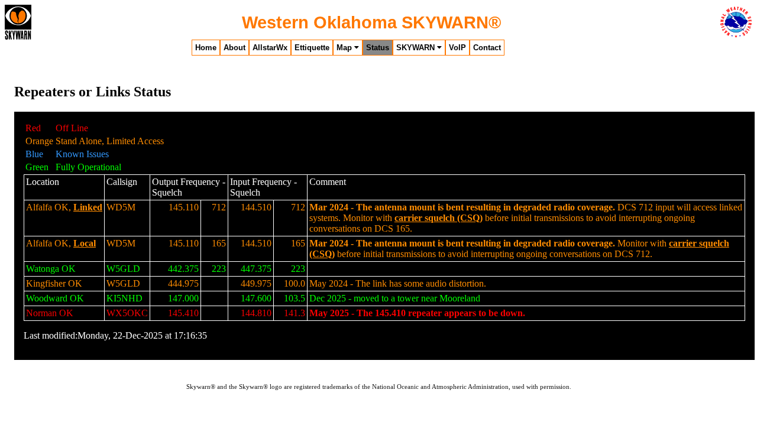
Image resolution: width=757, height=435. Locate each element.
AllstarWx (270, 47)
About (234, 47)
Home (205, 47)
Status (377, 47)
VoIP (457, 47)
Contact (487, 47)
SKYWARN (416, 47)
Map (345, 47)
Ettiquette (312, 47)
